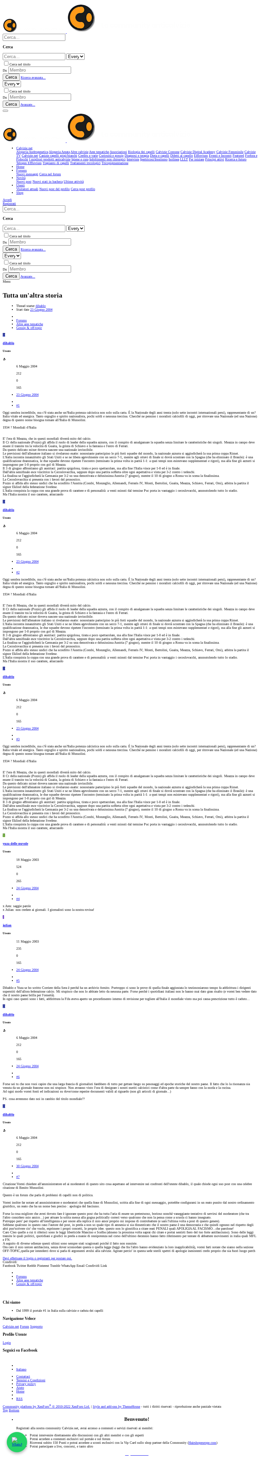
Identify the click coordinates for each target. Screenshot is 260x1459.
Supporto (36, 1326)
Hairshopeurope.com (202, 1442)
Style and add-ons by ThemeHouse (116, 1406)
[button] (5, 111)
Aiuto (20, 1387)
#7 (18, 1177)
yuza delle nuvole (15, 843)
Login (7, 1343)
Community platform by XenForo (46, 1406)
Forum (24, 1326)
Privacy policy (26, 1384)
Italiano (21, 1369)
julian (7, 925)
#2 (18, 572)
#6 (18, 1077)
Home (20, 1391)
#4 (18, 899)
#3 (18, 739)
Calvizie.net (11, 1326)
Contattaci (23, 1376)
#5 (18, 980)
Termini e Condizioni (30, 1380)
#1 (18, 405)
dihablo (41, 306)
